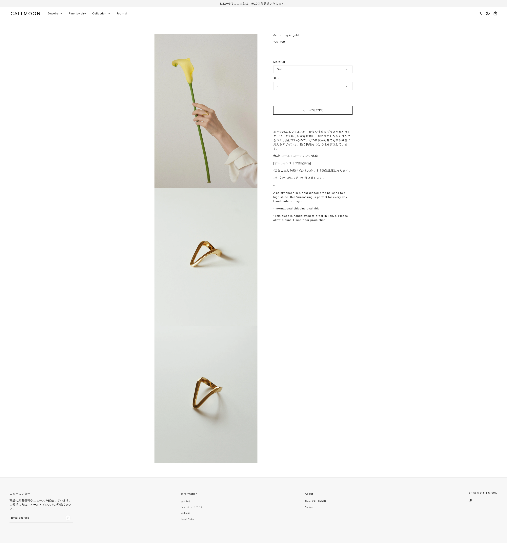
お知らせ (186, 501)
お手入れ (186, 513)
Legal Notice (188, 519)
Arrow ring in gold (286, 35)
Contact (309, 507)
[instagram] (470, 499)
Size (276, 78)
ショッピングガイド (191, 507)
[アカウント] (488, 13)
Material (279, 61)
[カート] (495, 13)
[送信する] (68, 517)
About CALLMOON (315, 501)
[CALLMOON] (25, 13)
